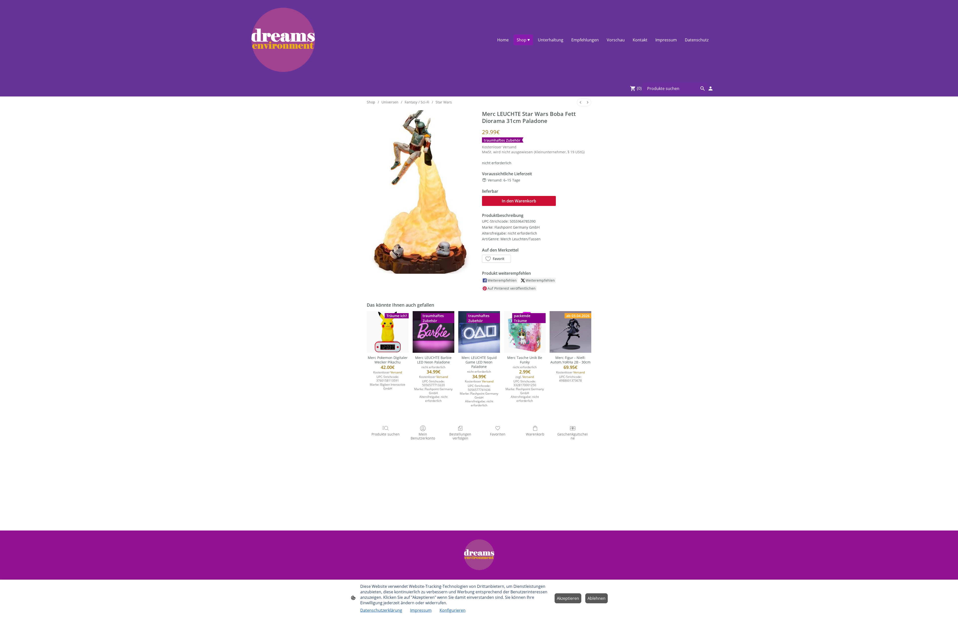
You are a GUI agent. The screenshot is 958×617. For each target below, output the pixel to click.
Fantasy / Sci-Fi (417, 102)
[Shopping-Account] (711, 88)
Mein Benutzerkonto (423, 436)
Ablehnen (596, 598)
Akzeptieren (568, 598)
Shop (371, 102)
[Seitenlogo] (282, 40)
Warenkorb (535, 434)
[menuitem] (580, 102)
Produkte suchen (385, 434)
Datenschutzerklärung (381, 610)
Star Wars (444, 102)
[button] (496, 259)
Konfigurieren (453, 610)
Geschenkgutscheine (572, 436)
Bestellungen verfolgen (460, 436)
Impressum (421, 610)
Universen (389, 102)
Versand (509, 147)
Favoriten (497, 434)
